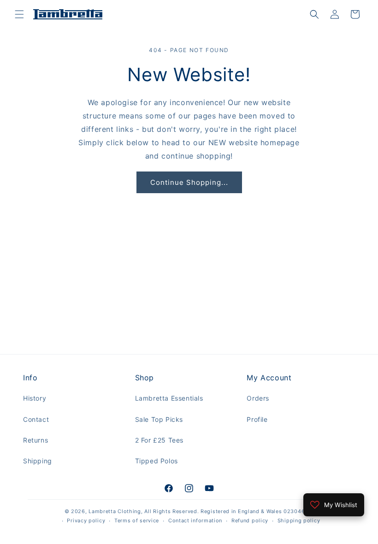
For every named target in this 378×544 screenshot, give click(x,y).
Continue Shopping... (189, 182)
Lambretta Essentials (169, 398)
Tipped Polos (156, 461)
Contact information (195, 520)
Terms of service (136, 520)
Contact (36, 419)
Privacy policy (86, 520)
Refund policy (249, 520)
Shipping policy (299, 520)
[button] (19, 14)
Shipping (37, 461)
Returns (35, 440)
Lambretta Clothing (115, 511)
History (34, 398)
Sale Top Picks (159, 419)
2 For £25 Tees (159, 440)
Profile (257, 419)
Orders (258, 398)
